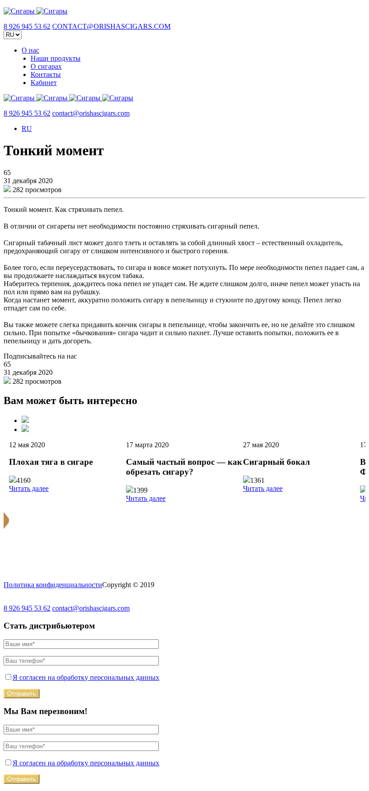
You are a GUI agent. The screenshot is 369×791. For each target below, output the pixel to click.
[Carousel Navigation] (184, 425)
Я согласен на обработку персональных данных (86, 677)
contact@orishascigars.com (91, 113)
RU (27, 128)
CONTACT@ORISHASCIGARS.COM (111, 26)
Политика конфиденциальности (53, 585)
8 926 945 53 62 (27, 26)
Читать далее (29, 488)
